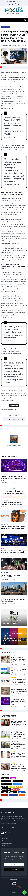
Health (13, 655)
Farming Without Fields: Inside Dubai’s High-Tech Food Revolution (18, 734)
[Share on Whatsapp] (14, 419)
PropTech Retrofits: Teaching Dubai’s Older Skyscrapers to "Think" (18, 744)
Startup (4, 795)
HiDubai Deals (5, 840)
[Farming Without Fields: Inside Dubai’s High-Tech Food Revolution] (6, 735)
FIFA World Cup (6, 783)
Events (3, 548)
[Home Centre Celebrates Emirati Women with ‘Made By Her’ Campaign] (6, 691)
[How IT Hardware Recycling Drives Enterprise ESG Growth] (14, 564)
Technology (5, 27)
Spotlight (22, 792)
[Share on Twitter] (9, 419)
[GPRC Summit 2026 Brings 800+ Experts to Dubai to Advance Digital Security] (14, 540)
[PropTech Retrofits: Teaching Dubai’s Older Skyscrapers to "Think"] (6, 745)
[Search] (25, 20)
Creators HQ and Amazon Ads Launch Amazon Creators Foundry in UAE (18, 681)
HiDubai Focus (12, 891)
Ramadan (5, 792)
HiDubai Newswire (6, 45)
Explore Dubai (6, 781)
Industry (3, 596)
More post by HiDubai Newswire (13, 447)
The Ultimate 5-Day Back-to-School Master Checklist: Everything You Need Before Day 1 (18, 723)
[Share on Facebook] (5, 419)
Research (13, 792)
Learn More (14, 405)
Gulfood (4, 786)
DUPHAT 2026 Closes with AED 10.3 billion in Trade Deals (18, 671)
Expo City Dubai (17, 781)
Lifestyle (13, 719)
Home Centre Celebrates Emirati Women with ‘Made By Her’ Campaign (19, 691)
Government (17, 783)
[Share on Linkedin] (23, 419)
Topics (3, 835)
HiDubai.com (4, 838)
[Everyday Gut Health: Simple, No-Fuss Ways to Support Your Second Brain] (6, 660)
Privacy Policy (5, 845)
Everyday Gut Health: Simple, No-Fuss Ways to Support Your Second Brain (18, 660)
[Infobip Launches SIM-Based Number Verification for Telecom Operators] (14, 516)
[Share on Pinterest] (18, 419)
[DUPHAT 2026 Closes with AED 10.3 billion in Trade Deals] (6, 671)
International (6, 789)
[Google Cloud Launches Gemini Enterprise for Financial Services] (14, 491)
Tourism (22, 795)
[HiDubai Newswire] (14, 442)
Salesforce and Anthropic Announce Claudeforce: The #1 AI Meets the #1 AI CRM (13, 478)
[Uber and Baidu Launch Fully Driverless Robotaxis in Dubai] (14, 588)
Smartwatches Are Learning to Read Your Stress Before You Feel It (18, 766)
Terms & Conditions (6, 843)
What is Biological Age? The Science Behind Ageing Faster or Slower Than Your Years (18, 755)
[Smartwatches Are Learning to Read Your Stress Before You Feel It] (6, 767)
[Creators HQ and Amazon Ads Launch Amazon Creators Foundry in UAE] (6, 681)
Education (5, 778)
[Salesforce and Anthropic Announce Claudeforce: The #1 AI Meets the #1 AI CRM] (14, 465)
